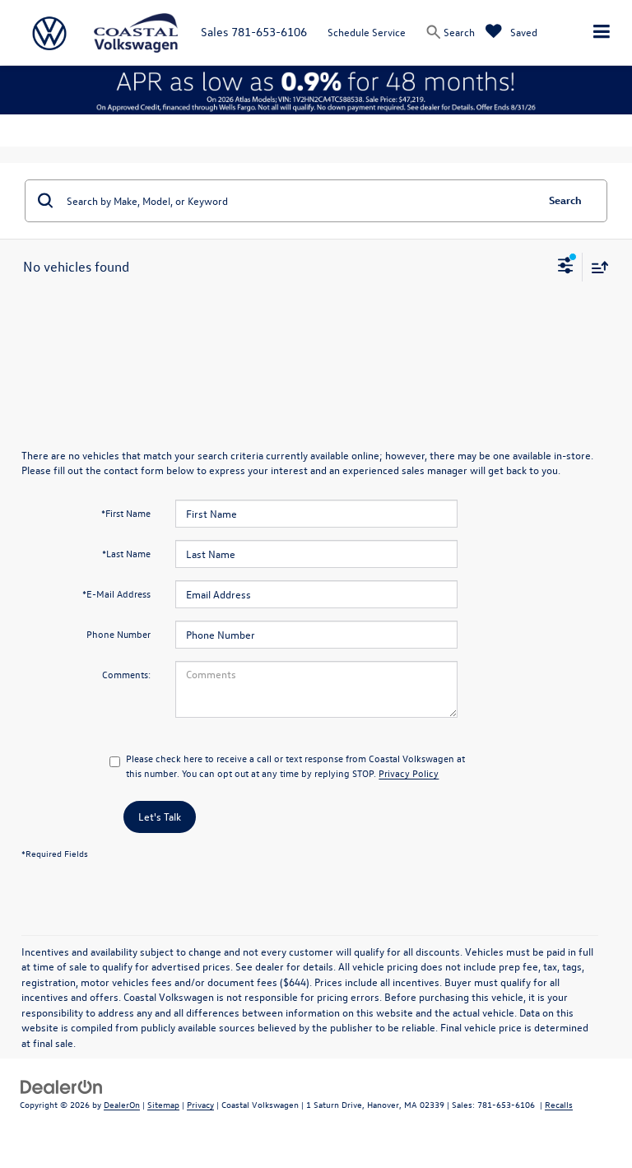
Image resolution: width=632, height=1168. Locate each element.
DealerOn (122, 1104)
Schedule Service (367, 32)
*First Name (126, 512)
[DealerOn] (62, 1086)
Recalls (559, 1104)
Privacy (200, 1104)
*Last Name (126, 553)
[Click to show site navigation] (601, 32)
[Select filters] (565, 267)
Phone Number (118, 633)
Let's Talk (159, 816)
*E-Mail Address (116, 593)
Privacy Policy (409, 772)
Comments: (126, 674)
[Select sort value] (596, 267)
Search (565, 200)
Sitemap (163, 1104)
